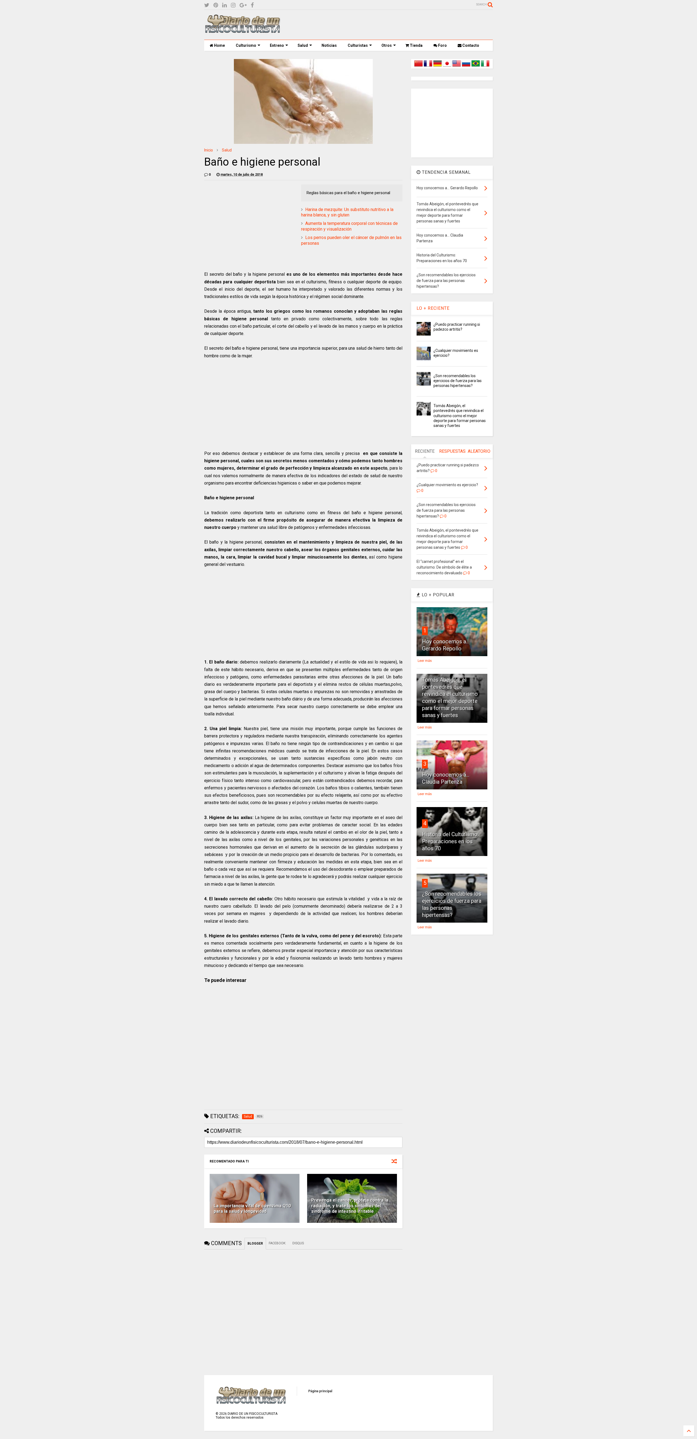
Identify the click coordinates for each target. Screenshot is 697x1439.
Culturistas (358, 45)
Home (219, 45)
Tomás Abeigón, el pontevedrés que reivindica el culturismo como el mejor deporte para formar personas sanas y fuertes (459, 416)
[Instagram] (233, 5)
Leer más (425, 661)
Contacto (470, 45)
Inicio (208, 150)
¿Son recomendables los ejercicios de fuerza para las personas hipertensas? (457, 381)
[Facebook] (252, 5)
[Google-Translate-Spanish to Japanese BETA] (447, 67)
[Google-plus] (243, 5)
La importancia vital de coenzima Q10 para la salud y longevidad (252, 1208)
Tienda (416, 45)
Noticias (329, 45)
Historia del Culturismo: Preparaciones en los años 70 (450, 841)
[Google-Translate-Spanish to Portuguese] (475, 67)
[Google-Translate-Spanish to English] (456, 67)
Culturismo (246, 45)
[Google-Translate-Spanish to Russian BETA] (466, 67)
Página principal (320, 1391)
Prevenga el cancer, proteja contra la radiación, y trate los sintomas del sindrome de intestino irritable (349, 1206)
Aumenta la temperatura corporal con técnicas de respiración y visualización (349, 226)
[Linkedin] (224, 5)
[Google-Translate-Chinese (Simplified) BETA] (418, 67)
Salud (303, 45)
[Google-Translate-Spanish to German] (437, 67)
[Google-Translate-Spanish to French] (428, 67)
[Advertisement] (394, 25)
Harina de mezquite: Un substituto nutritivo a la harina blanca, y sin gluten (347, 212)
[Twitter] (206, 5)
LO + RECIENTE (433, 308)
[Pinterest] (215, 5)
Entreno (277, 45)
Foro (442, 45)
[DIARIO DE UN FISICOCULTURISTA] (242, 31)
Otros (386, 45)
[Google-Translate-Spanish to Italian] (485, 67)
